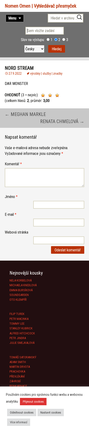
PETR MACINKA (18, 319)
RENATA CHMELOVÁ (62, 121)
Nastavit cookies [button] (50, 412)
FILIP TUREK (16, 314)
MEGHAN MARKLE (25, 114)
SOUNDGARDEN (19, 295)
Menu (12, 18)
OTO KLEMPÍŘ (18, 299)
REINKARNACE (18, 386)
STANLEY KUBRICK (21, 328)
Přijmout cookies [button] (33, 401)
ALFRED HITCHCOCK (22, 333)
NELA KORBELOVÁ (20, 280)
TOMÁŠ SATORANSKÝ (22, 357)
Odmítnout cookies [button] (21, 412)
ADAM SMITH (17, 362)
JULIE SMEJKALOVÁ (21, 343)
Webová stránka (16, 232)
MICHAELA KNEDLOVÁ (23, 285)
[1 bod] (43, 95)
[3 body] (57, 95)
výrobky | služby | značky (46, 73)
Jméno (11, 196)
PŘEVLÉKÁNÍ (17, 376)
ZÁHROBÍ (15, 381)
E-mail (10, 214)
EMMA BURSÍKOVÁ (21, 290)
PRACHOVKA (17, 371)
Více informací (18, 422)
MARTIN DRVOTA (19, 367)
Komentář (13, 164)
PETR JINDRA (17, 338)
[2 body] (50, 95)
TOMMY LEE (16, 323)
